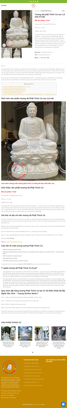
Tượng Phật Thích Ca (46, 10)
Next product (65, 11)
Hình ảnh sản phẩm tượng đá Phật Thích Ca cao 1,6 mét (16, 86)
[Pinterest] (33, 1)
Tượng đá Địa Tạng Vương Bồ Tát (32, 369)
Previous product (62, 11)
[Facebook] (29, 1)
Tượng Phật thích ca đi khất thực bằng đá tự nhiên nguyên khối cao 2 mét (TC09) (42, 344)
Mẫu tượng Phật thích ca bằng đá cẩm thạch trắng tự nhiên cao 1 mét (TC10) (8, 344)
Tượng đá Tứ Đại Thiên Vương (32, 376)
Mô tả (3, 66)
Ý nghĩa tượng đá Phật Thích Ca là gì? (12, 92)
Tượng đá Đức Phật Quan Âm (31, 363)
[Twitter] (31, 1)
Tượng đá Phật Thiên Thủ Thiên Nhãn (33, 379)
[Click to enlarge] (4, 45)
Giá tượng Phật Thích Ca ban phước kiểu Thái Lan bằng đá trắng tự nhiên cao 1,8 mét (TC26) (58, 345)
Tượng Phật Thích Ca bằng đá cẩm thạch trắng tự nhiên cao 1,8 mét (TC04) (25, 344)
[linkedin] (35, 1)
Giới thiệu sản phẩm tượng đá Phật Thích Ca (13, 88)
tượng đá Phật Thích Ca (44, 54)
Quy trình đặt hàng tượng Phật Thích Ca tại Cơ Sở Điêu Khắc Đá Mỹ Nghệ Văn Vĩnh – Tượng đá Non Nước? (29, 94)
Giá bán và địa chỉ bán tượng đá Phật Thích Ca (14, 89)
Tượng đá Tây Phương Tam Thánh (33, 372)
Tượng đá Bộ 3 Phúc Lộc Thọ (31, 382)
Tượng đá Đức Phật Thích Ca (31, 366)
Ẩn (33, 84)
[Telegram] (37, 1)
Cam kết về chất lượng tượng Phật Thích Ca (13, 91)
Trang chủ (37, 10)
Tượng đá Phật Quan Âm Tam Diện (33, 385)
